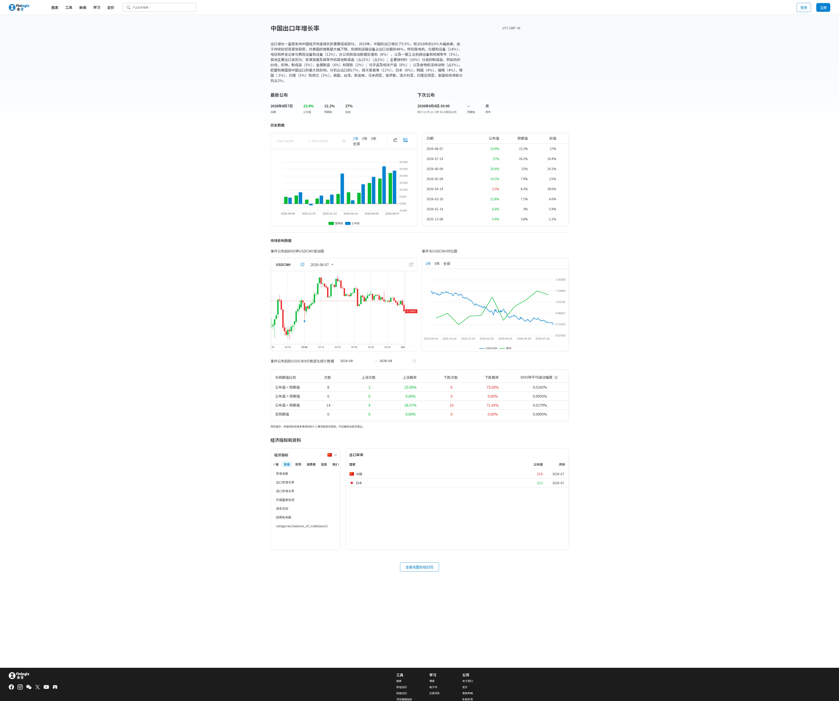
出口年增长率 (285, 482)
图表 (54, 7)
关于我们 (467, 681)
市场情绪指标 (404, 699)
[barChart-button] (405, 141)
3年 (364, 138)
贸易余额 (282, 473)
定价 (110, 7)
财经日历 (401, 687)
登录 (803, 7)
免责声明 (467, 693)
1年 (356, 138)
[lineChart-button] (395, 141)
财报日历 (401, 693)
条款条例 (467, 699)
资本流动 (282, 508)
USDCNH (283, 264)
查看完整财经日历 (419, 567)
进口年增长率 (285, 491)
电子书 (433, 687)
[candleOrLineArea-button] (302, 264)
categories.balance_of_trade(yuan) (302, 526)
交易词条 (434, 693)
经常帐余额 (283, 517)
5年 (373, 138)
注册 (823, 7)
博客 (432, 681)
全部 (356, 143)
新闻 (82, 7)
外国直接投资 (285, 499)
